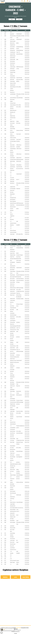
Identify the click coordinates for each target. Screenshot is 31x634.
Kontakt (15, 633)
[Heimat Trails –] (2, 1)
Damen (12, 19)
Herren (19, 19)
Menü (29, 1)
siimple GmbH (18, 627)
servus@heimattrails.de (15, 631)
